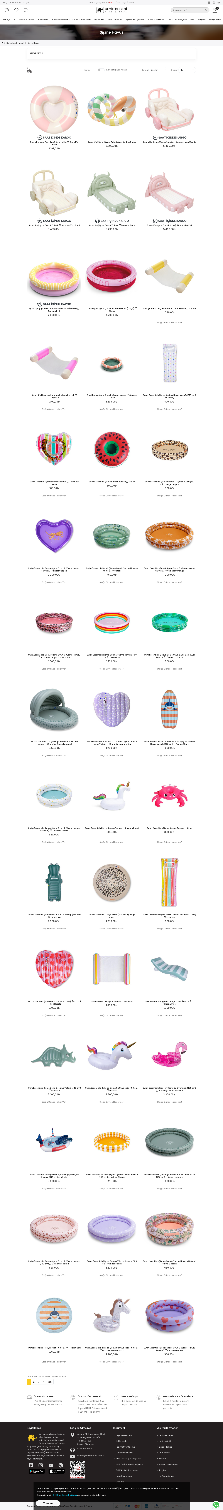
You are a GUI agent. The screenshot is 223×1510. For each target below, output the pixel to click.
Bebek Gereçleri (60, 19)
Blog (5, 2)
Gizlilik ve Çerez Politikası (64, 1495)
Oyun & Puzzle (114, 19)
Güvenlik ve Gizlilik (124, 1452)
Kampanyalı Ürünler (168, 1464)
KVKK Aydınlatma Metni (127, 1470)
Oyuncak (98, 19)
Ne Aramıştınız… (166, 1476)
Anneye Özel (9, 19)
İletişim (26, 2)
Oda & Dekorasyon (176, 19)
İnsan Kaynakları (124, 1476)
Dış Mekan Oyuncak (135, 19)
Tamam (48, 1503)
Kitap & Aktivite (155, 19)
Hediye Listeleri (166, 1435)
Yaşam (202, 19)
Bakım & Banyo (27, 19)
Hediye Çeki (165, 1441)
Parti (192, 19)
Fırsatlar (163, 1458)
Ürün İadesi (164, 1452)
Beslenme (43, 19)
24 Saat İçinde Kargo (116, 69)
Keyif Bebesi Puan (124, 1435)
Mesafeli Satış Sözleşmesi (128, 1458)
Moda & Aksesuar (81, 19)
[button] (7, 10)
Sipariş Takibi (165, 1446)
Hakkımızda (15, 2)
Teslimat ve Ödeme (125, 1446)
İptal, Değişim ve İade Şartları (130, 1464)
